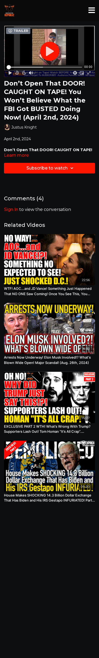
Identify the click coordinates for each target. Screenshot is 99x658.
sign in (11, 209)
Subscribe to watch (47, 168)
